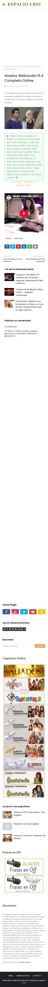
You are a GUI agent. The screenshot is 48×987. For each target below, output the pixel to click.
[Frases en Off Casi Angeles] (24, 892)
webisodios (19, 238)
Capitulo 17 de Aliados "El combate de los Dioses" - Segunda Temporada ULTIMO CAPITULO (29, 279)
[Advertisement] (24, 37)
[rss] (41, 611)
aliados (20, 66)
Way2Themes (32, 985)
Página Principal (10, 66)
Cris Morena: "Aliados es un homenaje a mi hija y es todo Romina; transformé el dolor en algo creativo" (29, 305)
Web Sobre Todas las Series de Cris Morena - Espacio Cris (24, 981)
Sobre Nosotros (23, 976)
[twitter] (24, 611)
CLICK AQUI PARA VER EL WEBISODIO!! (24, 184)
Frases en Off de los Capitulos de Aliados (29, 837)
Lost (7, 86)
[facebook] (6, 611)
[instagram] (15, 611)
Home (10, 976)
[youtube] (33, 611)
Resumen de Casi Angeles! (26, 823)
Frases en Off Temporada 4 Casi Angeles (29, 813)
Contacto (37, 976)
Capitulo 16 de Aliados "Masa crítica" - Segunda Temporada (29, 292)
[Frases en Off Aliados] (24, 874)
